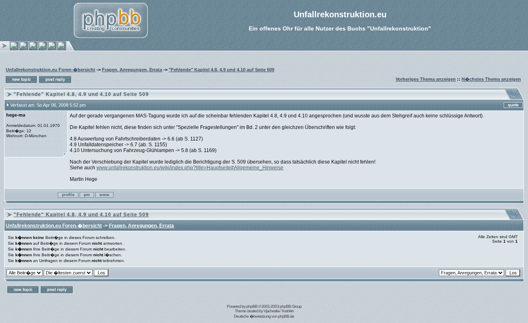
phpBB (251, 306)
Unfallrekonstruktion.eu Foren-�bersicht (50, 69)
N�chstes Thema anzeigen (491, 79)
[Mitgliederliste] (42, 49)
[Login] (14, 49)
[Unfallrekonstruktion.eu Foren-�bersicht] (61, 49)
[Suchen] (52, 49)
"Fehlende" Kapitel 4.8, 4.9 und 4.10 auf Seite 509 (221, 69)
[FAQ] (33, 49)
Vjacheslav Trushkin (279, 311)
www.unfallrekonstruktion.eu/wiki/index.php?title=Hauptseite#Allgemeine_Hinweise (190, 168)
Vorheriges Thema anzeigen (426, 79)
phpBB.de (286, 316)
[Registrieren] (23, 49)
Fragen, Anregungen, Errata (132, 69)
